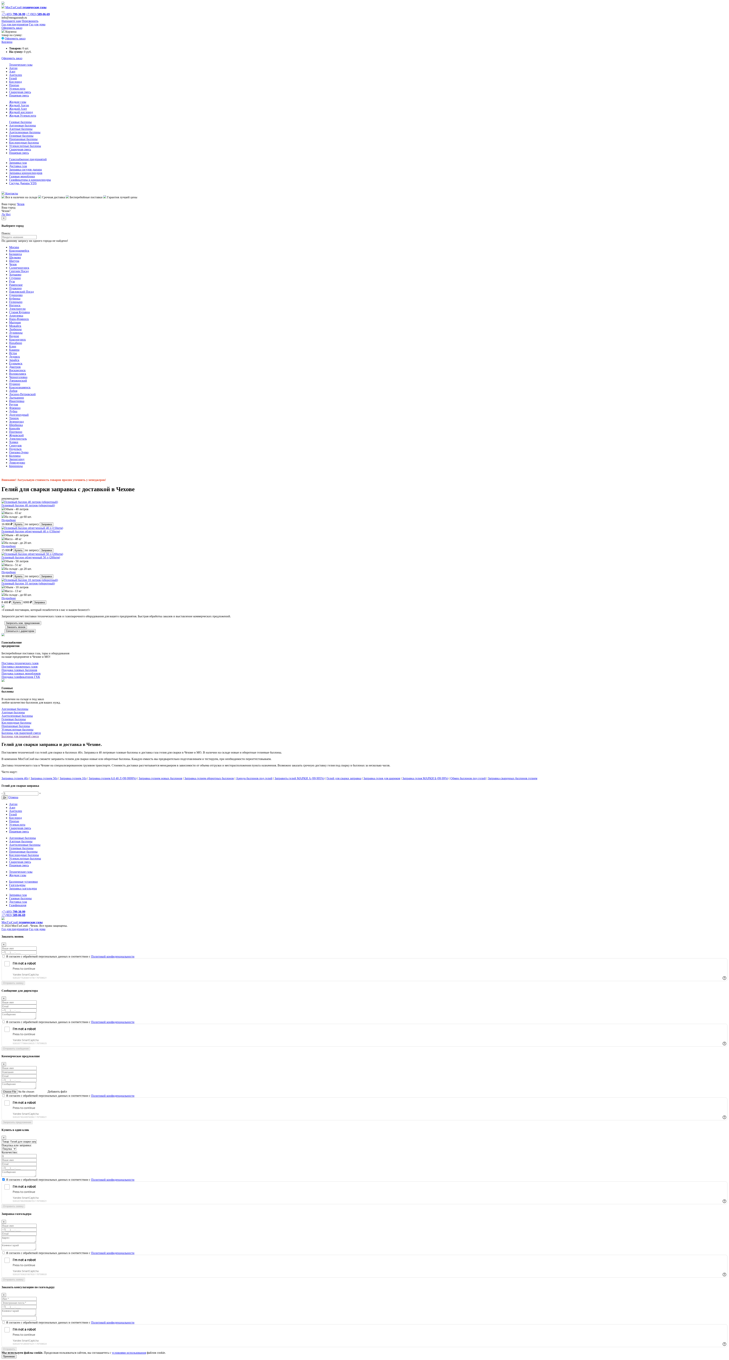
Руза (12, 281)
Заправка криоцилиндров (25, 173)
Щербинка (16, 425)
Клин (12, 346)
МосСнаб (26, 7)
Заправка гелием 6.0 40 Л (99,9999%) (112, 778)
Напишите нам (11, 21)
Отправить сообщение (16, 1048)
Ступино (15, 278)
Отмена (13, 797)
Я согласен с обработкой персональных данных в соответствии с (70, 956)
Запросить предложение (17, 1122)
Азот (12, 71)
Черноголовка (18, 377)
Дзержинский (18, 380)
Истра (13, 353)
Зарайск (14, 360)
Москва (14, 247)
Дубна (13, 411)
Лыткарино (16, 397)
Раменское (16, 284)
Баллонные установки (23, 881)
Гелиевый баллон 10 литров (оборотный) (28, 583)
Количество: (9, 1152)
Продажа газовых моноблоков (21, 673)
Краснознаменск (20, 387)
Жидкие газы (17, 102)
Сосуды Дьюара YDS (23, 183)
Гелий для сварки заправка (344, 778)
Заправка (46, 524)
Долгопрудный (19, 414)
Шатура (14, 261)
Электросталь (18, 438)
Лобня (13, 390)
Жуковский (16, 435)
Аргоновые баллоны (22, 125)
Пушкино (15, 288)
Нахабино (15, 343)
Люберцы (15, 329)
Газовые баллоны (20, 122)
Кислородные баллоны (24, 142)
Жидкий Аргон (19, 105)
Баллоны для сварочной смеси (21, 733)
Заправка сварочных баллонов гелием (512, 778)
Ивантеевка (16, 401)
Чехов (20, 204)
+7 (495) (13, 14)
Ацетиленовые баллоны (24, 132)
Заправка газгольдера (23, 888)
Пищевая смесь (19, 95)
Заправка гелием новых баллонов (160, 778)
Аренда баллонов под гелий (254, 778)
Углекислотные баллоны (25, 146)
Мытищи (15, 322)
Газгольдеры (17, 885)
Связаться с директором (20, 631)
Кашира (14, 349)
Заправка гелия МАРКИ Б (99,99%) (425, 778)
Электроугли (17, 308)
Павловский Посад (21, 291)
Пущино (14, 384)
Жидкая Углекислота (22, 115)
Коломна (15, 455)
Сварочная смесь (20, 92)
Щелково (15, 257)
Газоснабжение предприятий (28, 159)
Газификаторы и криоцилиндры (30, 179)
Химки (13, 442)
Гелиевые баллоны (21, 135)
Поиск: (6, 233)
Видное (14, 336)
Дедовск (14, 356)
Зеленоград (16, 421)
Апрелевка (16, 315)
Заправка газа (18, 162)
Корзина (7, 41)
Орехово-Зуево (18, 452)
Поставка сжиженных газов (20, 666)
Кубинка (14, 298)
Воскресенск (17, 370)
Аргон (13, 68)
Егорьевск (15, 363)
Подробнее (9, 520)
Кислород (15, 81)
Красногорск (17, 339)
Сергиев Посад (19, 271)
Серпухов (15, 445)
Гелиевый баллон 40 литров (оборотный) (28, 505)
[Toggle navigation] (3, 11)
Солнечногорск (19, 267)
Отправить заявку (13, 983)
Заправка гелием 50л (44, 778)
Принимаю (9, 1356)
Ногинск (15, 305)
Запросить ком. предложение (23, 623)
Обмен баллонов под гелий (468, 778)
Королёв (14, 428)
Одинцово (16, 295)
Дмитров (15, 366)
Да (3, 214)
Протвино (15, 431)
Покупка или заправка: (17, 1145)
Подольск (15, 449)
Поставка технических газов (20, 663)
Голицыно (15, 302)
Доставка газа (18, 166)
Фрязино (15, 408)
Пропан (14, 85)
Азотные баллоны (20, 128)
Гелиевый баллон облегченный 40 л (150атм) (31, 531)
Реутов (13, 404)
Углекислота (17, 88)
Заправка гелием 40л (15, 778)
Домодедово (17, 462)
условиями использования (129, 1352)
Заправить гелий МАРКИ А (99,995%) (299, 778)
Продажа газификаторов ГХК (21, 676)
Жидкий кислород (21, 112)
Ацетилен (15, 75)
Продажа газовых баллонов (19, 670)
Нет (8, 214)
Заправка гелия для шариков (381, 778)
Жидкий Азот (18, 108)
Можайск (15, 325)
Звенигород (16, 459)
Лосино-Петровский (22, 394)
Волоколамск (17, 373)
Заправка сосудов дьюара (25, 169)
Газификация (17, 905)
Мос (22, 922)
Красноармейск (19, 250)
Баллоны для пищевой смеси (20, 736)
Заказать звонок (16, 627)
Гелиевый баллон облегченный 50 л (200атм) (31, 557)
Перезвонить (30, 21)
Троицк (14, 418)
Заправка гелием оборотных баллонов (209, 778)
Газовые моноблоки (22, 176)
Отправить (9, 1349)
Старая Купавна (19, 312)
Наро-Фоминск (19, 319)
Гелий (13, 78)
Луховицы (16, 332)
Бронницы (16, 466)
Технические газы (20, 64)
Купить (19, 524)
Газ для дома (37, 24)
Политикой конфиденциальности (112, 956)
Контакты (11, 193)
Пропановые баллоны (23, 139)
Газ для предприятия (15, 24)
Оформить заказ (12, 27)
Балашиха (15, 254)
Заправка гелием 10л (73, 778)
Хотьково (15, 274)
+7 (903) (38, 14)
